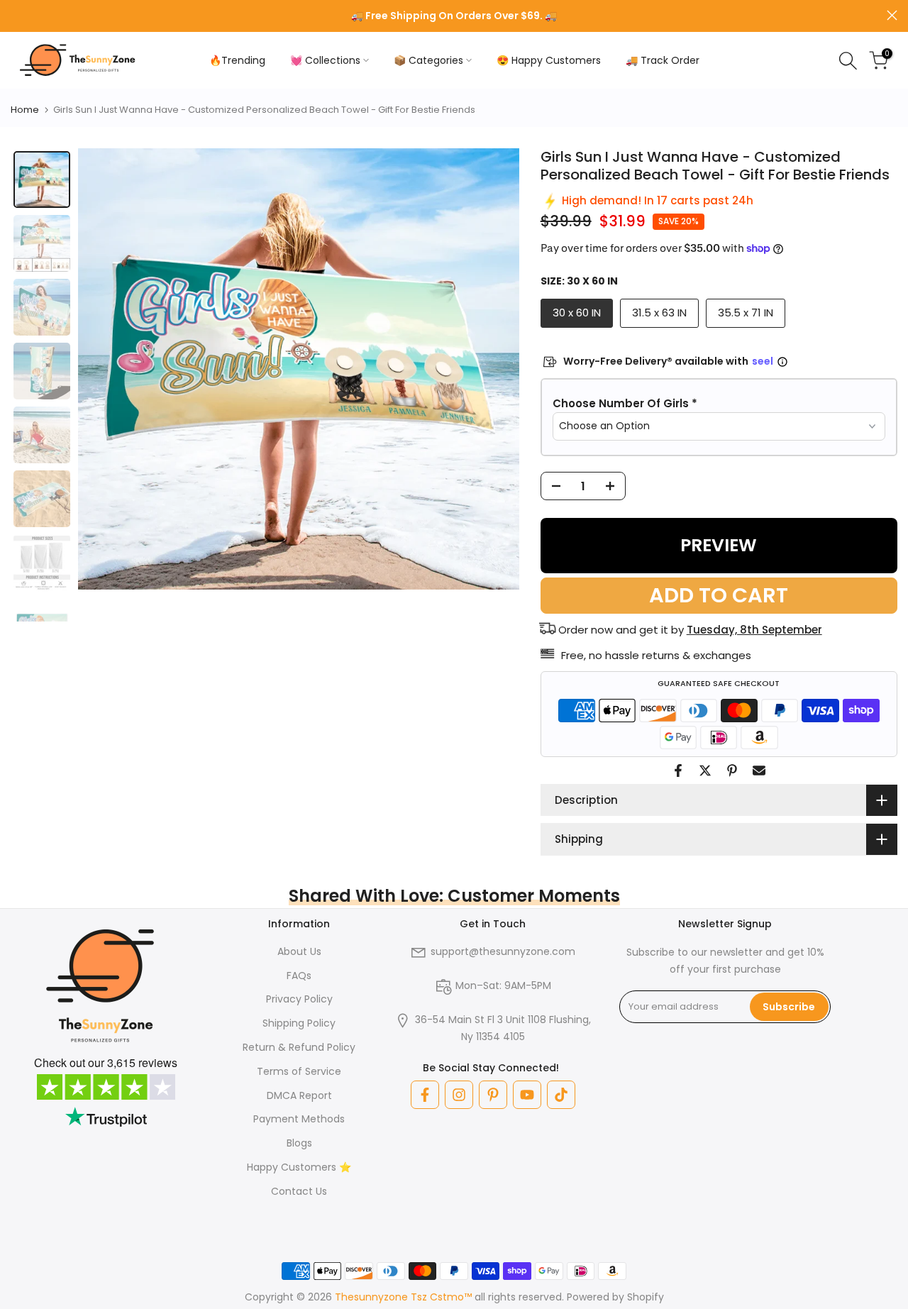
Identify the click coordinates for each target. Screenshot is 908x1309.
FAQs (299, 975)
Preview (718, 545)
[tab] (41, 179)
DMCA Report (299, 1095)
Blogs (299, 1143)
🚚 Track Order (662, 60)
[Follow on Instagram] (459, 1095)
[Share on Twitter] (705, 770)
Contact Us (299, 1191)
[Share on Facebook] (678, 770)
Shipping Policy (299, 1023)
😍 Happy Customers (549, 60)
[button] (719, 403)
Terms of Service (299, 1071)
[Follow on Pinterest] (493, 1095)
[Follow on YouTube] (527, 1095)
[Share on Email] (759, 770)
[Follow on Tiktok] (561, 1095)
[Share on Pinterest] (732, 770)
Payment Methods (299, 1119)
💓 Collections (325, 60)
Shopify (645, 1297)
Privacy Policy (299, 999)
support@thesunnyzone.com (503, 951)
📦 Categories (428, 60)
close (16, 15)
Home (25, 109)
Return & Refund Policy (299, 1047)
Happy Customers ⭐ (299, 1167)
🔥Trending (237, 60)
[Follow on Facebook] (425, 1095)
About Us (299, 951)
